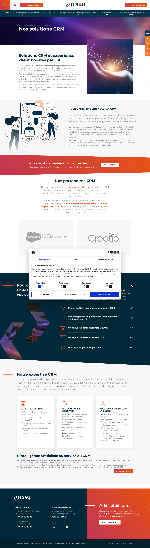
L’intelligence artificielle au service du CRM (131, 13)
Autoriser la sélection (75, 294)
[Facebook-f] (63, 527)
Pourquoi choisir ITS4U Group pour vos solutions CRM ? (78, 13)
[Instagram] (58, 527)
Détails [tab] (75, 259)
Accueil (22, 25)
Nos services (31, 25)
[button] (96, 308)
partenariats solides (77, 187)
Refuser (45, 294)
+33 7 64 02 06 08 (23, 517)
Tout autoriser (104, 294)
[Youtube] (67, 527)
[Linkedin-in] (54, 527)
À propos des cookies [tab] (105, 259)
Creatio (81, 134)
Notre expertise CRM (106, 13)
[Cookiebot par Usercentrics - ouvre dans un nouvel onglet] (110, 252)
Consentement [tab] (44, 259)
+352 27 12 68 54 (59, 517)
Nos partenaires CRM (49, 13)
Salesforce (72, 134)
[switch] (63, 286)
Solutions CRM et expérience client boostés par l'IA (21, 13)
